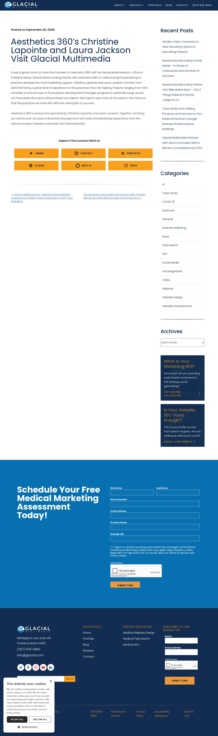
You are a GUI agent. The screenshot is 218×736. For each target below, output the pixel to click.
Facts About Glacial (118, 714)
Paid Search (170, 245)
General (167, 219)
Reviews (88, 651)
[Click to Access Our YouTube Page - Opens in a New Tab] (43, 667)
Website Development (177, 306)
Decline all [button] (40, 719)
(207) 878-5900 (202, 5)
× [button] (50, 681)
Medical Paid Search (136, 639)
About (119, 5)
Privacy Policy (140, 714)
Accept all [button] (17, 719)
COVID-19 (168, 202)
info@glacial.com (30, 655)
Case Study (170, 193)
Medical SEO (131, 645)
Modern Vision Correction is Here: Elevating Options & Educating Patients (180, 47)
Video (166, 280)
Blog (169, 5)
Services (135, 5)
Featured (168, 210)
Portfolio (155, 5)
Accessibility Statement (162, 714)
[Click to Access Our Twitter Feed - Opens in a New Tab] (20, 667)
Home (87, 633)
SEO (164, 254)
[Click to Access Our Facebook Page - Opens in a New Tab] (28, 667)
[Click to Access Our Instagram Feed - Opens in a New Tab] (35, 667)
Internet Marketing (174, 228)
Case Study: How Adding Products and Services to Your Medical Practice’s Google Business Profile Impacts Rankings (182, 119)
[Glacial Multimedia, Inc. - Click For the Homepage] (34, 629)
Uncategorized (172, 271)
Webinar (167, 289)
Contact (182, 5)
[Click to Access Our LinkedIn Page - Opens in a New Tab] (50, 667)
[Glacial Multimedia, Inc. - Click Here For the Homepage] (21, 5)
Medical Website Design (139, 633)
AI (163, 184)
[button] (29, 727)
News (165, 236)
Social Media (170, 263)
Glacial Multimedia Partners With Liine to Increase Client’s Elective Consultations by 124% (182, 143)
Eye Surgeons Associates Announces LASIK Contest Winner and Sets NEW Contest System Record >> (114, 196)
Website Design (172, 297)
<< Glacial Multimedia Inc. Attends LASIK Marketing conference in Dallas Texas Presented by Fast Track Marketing (42, 198)
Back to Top (189, 714)
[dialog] (28, 705)
